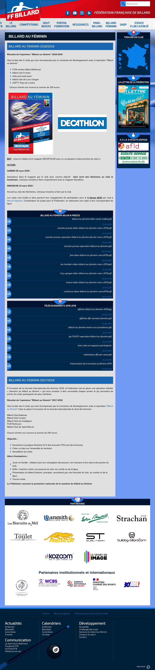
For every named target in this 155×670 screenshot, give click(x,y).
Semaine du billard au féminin (93, 632)
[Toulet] (23, 537)
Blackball (9, 629)
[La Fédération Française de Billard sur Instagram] (81, 13)
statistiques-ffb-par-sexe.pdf (98, 354)
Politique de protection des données (91, 613)
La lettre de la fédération (16, 643)
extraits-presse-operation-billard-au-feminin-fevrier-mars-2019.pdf (79, 237)
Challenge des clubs (88, 629)
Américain (10, 627)
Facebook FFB (11, 646)
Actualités (84, 627)
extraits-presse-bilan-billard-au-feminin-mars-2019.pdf (85, 228)
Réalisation (141, 667)
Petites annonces (13, 651)
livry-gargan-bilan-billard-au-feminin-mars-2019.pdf (86, 273)
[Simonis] (95, 518)
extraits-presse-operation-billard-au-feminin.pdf (88, 246)
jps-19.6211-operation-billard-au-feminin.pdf (90, 336)
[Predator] (59, 537)
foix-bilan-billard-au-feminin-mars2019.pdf (91, 255)
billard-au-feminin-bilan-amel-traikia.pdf (92, 219)
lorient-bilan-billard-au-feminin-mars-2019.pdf (89, 282)
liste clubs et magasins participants (95, 345)
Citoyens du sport (87, 634)
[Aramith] (59, 518)
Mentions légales (62, 613)
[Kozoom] (59, 557)
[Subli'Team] (95, 537)
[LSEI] (95, 557)
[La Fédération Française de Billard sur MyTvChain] (89, 13)
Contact (45, 613)
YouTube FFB (11, 649)
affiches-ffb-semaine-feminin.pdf (95, 318)
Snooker (9, 634)
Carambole (10, 632)
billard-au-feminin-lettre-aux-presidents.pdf (90, 327)
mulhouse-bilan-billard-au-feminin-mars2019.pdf (88, 291)
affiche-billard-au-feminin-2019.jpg (95, 309)
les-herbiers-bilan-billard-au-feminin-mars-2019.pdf (86, 264)
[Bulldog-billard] (132, 537)
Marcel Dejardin (14, 200)
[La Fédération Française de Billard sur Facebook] (67, 13)
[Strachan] (132, 518)
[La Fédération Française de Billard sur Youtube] (74, 13)
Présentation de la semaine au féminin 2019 (91, 363)
